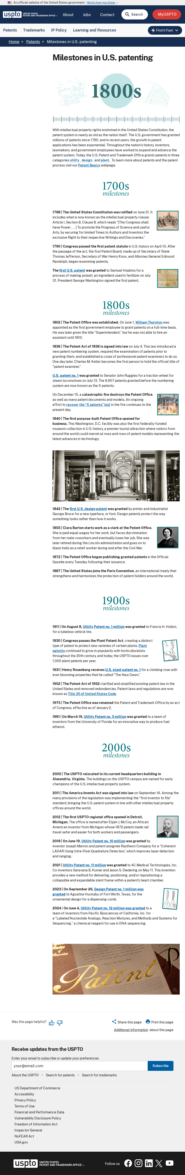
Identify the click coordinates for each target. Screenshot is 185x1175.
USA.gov (21, 1142)
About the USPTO (25, 1075)
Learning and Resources (94, 30)
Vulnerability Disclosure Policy (37, 1118)
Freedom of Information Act (35, 1124)
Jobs (87, 15)
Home (14, 41)
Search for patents (60, 1075)
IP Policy (59, 30)
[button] (127, 1023)
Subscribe (160, 1066)
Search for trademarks (99, 1075)
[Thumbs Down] (59, 1023)
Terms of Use (24, 1106)
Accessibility (24, 1094)
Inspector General (28, 1130)
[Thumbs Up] (52, 1023)
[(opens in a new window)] (137, 1166)
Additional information (131, 1030)
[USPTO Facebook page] (127, 1166)
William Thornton (148, 322)
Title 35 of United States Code (92, 694)
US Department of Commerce (37, 1088)
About (68, 15)
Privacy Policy (25, 1100)
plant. (106, 160)
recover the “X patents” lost (88, 405)
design (87, 160)
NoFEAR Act (24, 1136)
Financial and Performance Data (39, 1112)
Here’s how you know (103, 2)
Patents (10, 30)
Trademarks (34, 30)
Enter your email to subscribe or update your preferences (55, 1058)
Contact (107, 15)
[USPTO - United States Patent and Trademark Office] (48, 1167)
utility (74, 160)
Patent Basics (89, 165)
